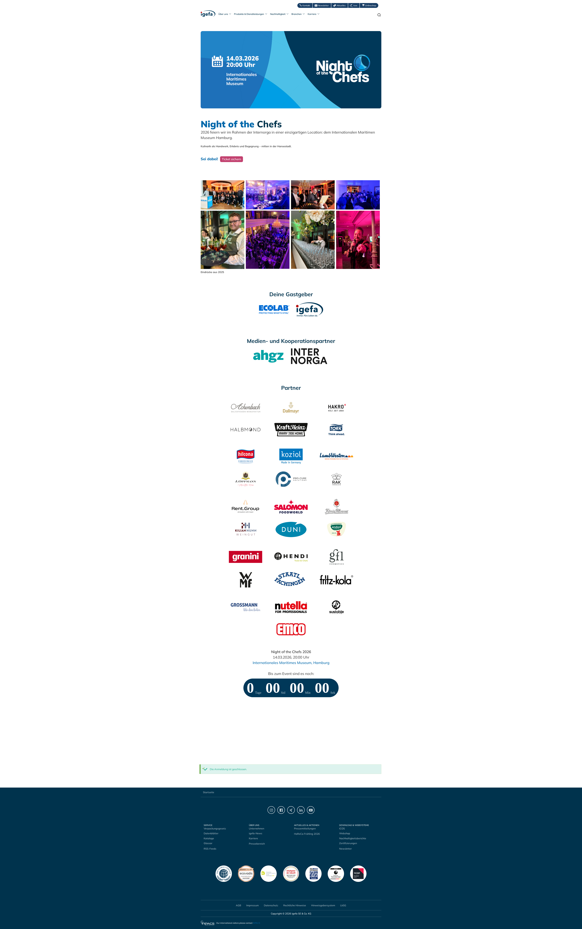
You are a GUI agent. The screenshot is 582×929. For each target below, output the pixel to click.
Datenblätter (211, 833)
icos (355, 5)
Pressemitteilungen (305, 828)
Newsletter (323, 5)
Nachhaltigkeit (277, 14)
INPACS (256, 923)
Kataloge (209, 838)
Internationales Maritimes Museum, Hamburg (291, 662)
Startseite (208, 792)
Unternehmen (256, 828)
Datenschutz (271, 905)
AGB (238, 905)
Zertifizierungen (348, 843)
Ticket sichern (231, 159)
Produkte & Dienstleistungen (249, 14)
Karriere (312, 14)
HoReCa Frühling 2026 (307, 833)
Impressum (252, 905)
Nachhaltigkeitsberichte (352, 838)
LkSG (343, 905)
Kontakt (306, 5)
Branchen (296, 14)
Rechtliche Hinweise (294, 905)
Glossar (208, 843)
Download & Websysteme (354, 825)
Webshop (344, 833)
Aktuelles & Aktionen (306, 825)
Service (208, 825)
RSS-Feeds (210, 848)
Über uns (223, 14)
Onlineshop (370, 5)
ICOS (342, 828)
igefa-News (255, 833)
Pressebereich (257, 843)
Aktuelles (341, 5)
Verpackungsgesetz (215, 828)
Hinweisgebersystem (323, 905)
